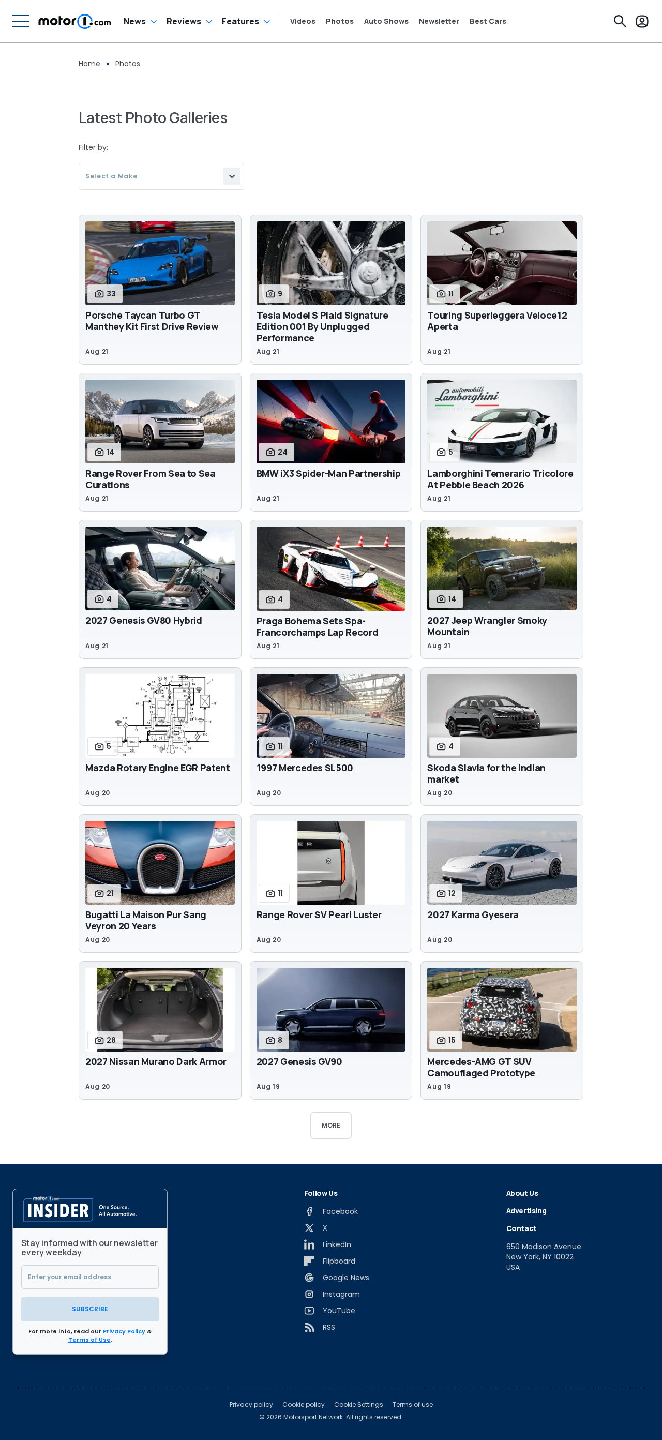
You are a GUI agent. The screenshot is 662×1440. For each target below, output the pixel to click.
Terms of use (413, 1405)
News (135, 21)
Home (89, 63)
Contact (521, 1228)
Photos (340, 21)
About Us (522, 1193)
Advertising (526, 1211)
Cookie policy (303, 1405)
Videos (302, 21)
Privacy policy (251, 1405)
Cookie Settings (358, 1405)
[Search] (620, 21)
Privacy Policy (124, 1331)
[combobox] (161, 176)
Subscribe (90, 1308)
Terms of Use (89, 1340)
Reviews (184, 21)
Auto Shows (386, 21)
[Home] (74, 21)
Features (240, 21)
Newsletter (439, 21)
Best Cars (488, 21)
